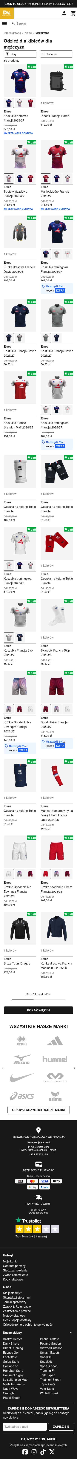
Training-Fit (47, 1370)
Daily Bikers (11, 1343)
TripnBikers (47, 1384)
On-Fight (9, 1393)
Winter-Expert (49, 1393)
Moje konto (10, 1261)
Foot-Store (10, 1357)
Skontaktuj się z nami (38, 1142)
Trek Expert (47, 1375)
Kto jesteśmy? (12, 1293)
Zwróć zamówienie (38, 1212)
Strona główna (12, 33)
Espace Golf (11, 1352)
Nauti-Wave (11, 1388)
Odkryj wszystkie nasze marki (38, 1110)
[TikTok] (43, 1452)
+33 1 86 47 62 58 (38, 1154)
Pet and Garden (50, 1343)
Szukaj (21, 23)
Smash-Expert (49, 1352)
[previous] (2, 1068)
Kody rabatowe (13, 1279)
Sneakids (46, 1361)
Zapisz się (61, 1426)
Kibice (28, 33)
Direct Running (13, 1348)
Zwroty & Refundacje (17, 1306)
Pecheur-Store (49, 1339)
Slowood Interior (51, 1348)
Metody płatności (14, 1315)
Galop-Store (11, 1361)
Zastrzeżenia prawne (17, 1311)
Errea (7, 111)
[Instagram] (34, 1452)
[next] (74, 1068)
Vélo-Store (47, 1388)
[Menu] (4, 23)
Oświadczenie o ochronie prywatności (28, 1324)
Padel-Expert (11, 1397)
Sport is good (49, 1366)
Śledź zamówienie (15, 1270)
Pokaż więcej (38, 1010)
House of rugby (13, 1375)
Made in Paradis (14, 1384)
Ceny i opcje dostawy (17, 1320)
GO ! (70, 4)
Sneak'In (46, 1357)
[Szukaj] (13, 23)
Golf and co (10, 1366)
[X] (52, 1452)
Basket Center (12, 1339)
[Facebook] (25, 1452)
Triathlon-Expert (50, 1379)
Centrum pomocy (14, 1266)
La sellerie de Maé (15, 1379)
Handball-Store (13, 1370)
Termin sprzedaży (14, 1302)
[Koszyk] (73, 13)
